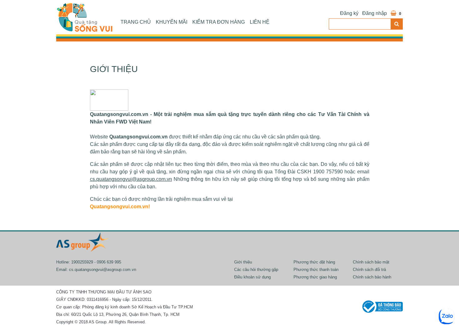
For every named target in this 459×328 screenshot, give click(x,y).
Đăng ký (349, 13)
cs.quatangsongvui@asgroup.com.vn (102, 269)
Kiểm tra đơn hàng (218, 22)
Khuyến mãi (171, 22)
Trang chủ (136, 22)
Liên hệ (259, 22)
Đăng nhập (374, 13)
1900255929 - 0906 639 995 (96, 262)
